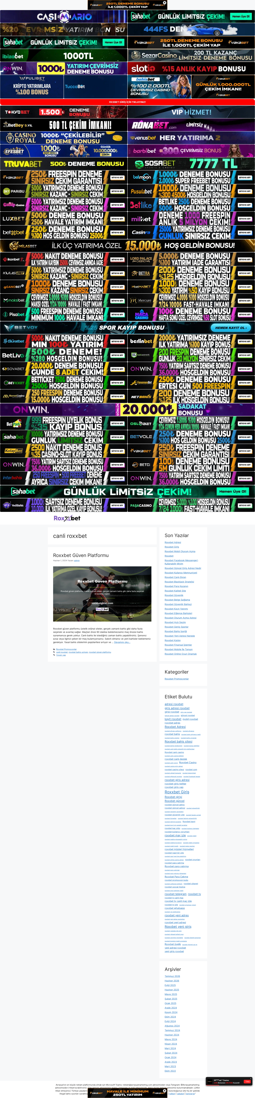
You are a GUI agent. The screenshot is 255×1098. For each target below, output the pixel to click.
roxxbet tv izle (171, 904)
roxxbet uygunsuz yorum (187, 905)
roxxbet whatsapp (175, 908)
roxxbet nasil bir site (174, 853)
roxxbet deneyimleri (189, 773)
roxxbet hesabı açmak (193, 815)
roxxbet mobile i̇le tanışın (173, 843)
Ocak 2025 (170, 1003)
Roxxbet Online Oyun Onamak (181, 654)
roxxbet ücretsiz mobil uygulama (176, 941)
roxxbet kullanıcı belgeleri (190, 828)
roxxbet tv (194, 894)
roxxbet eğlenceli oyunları (173, 776)
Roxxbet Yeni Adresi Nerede (180, 636)
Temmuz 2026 (172, 976)
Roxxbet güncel (174, 800)
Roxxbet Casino (188, 762)
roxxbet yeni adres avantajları (175, 919)
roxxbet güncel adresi (175, 808)
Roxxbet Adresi (173, 542)
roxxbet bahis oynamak (188, 738)
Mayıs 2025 (171, 994)
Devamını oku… (122, 642)
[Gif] (127, 245)
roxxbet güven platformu (100, 652)
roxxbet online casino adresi (174, 860)
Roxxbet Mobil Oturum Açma (180, 551)
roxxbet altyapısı (188, 731)
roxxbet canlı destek (176, 759)
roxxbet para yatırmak (172, 870)
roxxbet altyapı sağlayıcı (173, 731)
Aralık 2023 (171, 1062)
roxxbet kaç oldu (172, 828)
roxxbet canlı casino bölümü (174, 756)
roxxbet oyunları (192, 859)
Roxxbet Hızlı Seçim (175, 622)
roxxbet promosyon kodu (176, 880)
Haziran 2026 (172, 980)
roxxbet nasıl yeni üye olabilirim (175, 856)
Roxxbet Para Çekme (176, 876)
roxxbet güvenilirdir (193, 808)
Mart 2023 (170, 1066)
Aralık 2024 (171, 1007)
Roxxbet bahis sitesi (178, 741)
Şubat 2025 (171, 998)
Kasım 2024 (171, 1012)
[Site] (63, 177)
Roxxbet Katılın (173, 640)
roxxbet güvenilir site (175, 814)
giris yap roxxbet (186, 712)
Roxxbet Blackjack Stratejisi (179, 581)
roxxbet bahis (172, 734)
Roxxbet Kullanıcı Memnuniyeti (181, 572)
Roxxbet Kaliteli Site (175, 590)
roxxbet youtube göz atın (173, 931)
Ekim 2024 (170, 1016)
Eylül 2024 (170, 1021)
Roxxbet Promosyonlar (66, 649)
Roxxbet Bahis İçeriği (176, 631)
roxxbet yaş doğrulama (172, 912)
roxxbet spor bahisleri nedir (174, 890)
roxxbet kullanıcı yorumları (177, 831)
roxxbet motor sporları (187, 846)
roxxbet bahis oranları (172, 738)
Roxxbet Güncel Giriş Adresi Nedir (183, 568)
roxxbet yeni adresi (175, 922)
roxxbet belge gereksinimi (173, 746)
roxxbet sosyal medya (175, 887)
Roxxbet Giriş (172, 547)
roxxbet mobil (191, 836)
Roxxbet (169, 556)
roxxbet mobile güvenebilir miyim (176, 839)
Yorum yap (61, 655)
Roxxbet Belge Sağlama (177, 599)
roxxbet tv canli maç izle (178, 901)
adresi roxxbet (174, 704)
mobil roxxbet (190, 719)
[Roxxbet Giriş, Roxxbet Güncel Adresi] (67, 518)
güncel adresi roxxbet (172, 716)
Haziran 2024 (172, 1035)
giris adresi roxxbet (177, 708)
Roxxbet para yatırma (177, 866)
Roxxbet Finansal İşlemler (178, 645)
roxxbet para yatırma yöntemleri (175, 873)
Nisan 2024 (171, 1044)
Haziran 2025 (172, 989)
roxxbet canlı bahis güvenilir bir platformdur (179, 749)
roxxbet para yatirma (174, 863)
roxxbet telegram (176, 894)
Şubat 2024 (171, 1053)
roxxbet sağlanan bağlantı (173, 884)
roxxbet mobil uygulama (191, 843)
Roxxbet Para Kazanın (176, 586)
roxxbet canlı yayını (171, 763)
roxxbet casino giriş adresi (174, 766)
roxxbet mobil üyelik (171, 846)
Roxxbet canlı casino (174, 752)
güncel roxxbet (188, 715)
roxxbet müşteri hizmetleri (179, 849)
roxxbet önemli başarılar (192, 938)
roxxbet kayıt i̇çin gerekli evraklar (176, 825)
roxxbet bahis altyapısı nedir (191, 734)
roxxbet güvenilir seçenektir (174, 812)
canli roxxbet (62, 652)
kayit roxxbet (173, 719)
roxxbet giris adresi (177, 780)
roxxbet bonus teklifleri (191, 746)
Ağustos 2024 (172, 1026)
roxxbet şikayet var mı (189, 944)
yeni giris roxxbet (174, 951)
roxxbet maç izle (175, 835)
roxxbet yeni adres (177, 915)
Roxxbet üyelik (173, 944)
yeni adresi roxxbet (175, 947)
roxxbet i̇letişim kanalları (173, 822)
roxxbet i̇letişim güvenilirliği (187, 818)
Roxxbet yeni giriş (178, 926)
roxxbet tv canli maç (174, 898)
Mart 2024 (170, 1048)
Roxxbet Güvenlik (174, 595)
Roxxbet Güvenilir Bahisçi (178, 604)
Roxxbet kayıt (189, 821)
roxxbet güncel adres (175, 804)
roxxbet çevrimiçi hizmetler (174, 938)
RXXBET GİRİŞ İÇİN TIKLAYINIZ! (127, 102)
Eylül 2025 (170, 985)
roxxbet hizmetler (171, 818)
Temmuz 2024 (172, 1030)
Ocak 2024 (170, 1057)
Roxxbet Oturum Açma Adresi (180, 618)
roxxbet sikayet (191, 883)
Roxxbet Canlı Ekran (175, 577)
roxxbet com (191, 769)
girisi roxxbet (172, 711)
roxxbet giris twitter (175, 783)
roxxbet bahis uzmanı (78, 652)
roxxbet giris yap (174, 787)
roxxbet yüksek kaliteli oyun (174, 934)
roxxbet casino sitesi (174, 769)
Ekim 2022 (170, 1071)
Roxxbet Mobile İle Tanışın (179, 649)
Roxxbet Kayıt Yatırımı (176, 608)
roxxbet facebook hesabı (191, 776)
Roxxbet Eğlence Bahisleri (178, 613)
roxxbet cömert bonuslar (173, 773)
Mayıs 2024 (171, 1039)
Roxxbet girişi (173, 796)
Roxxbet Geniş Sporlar (176, 627)
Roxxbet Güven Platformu (81, 555)
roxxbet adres (172, 722)
